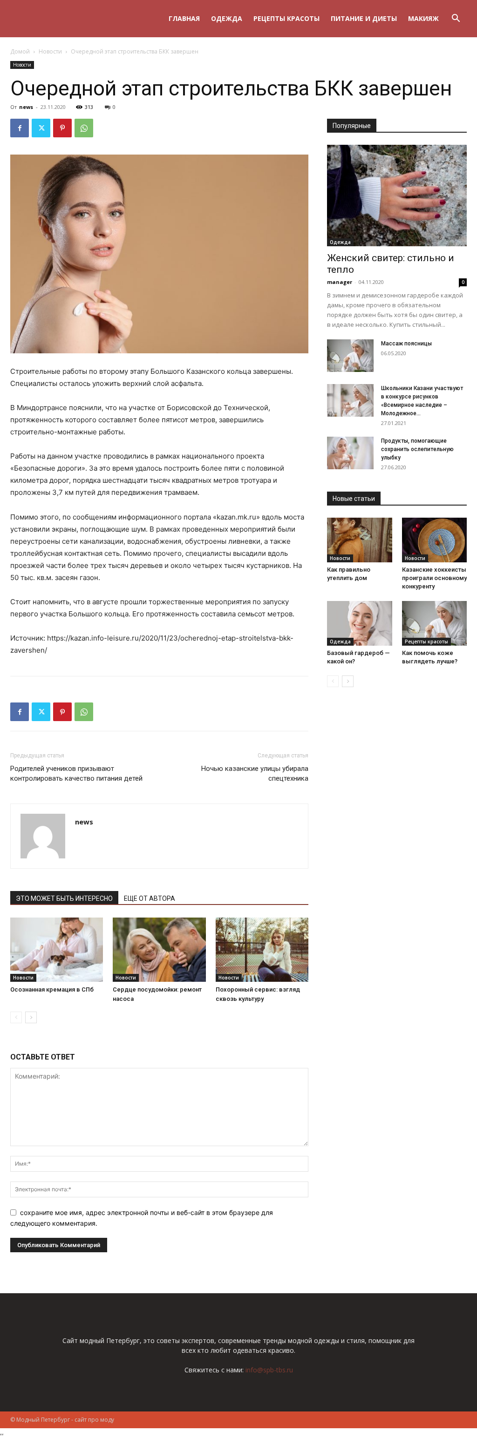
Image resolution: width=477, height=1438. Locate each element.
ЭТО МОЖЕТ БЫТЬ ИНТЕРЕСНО (64, 898)
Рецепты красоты (286, 18)
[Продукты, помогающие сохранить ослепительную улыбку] (350, 453)
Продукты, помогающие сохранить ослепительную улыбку (417, 449)
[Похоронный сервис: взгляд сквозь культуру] (262, 949)
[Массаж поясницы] (350, 355)
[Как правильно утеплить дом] (359, 540)
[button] (455, 19)
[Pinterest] (62, 128)
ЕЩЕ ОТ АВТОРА (149, 898)
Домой (20, 51)
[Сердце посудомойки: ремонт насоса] (159, 949)
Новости (50, 51)
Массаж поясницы (406, 343)
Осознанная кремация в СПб (52, 989)
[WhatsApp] (84, 128)
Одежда (226, 18)
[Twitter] (41, 128)
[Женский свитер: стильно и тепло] (397, 195)
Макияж (423, 18)
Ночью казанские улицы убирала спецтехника (254, 773)
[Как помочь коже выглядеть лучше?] (434, 623)
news (26, 106)
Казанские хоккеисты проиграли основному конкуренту (434, 578)
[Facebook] (19, 128)
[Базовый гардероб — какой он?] (359, 623)
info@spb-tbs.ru (269, 1369)
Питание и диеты (364, 18)
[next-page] (31, 1017)
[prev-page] (16, 1017)
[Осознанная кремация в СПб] (56, 949)
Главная (184, 18)
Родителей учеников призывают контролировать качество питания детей (76, 773)
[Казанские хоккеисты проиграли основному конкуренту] (434, 540)
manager (339, 281)
